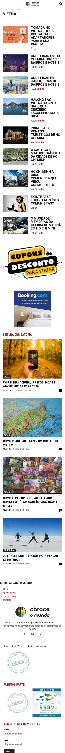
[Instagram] (32, 634)
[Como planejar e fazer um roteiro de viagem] (32, 417)
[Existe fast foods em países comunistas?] (15, 204)
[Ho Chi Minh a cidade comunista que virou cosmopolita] (15, 178)
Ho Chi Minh (29, 20)
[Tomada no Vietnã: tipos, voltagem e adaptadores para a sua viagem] (15, 34)
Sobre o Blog (9, 596)
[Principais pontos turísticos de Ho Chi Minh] (15, 135)
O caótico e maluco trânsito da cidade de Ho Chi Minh (46, 155)
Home (6, 589)
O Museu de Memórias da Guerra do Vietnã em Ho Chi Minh (46, 223)
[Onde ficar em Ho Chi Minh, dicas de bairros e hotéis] (15, 63)
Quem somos (9, 592)
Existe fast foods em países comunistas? (45, 200)
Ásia (11, 9)
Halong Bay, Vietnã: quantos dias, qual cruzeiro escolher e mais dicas (45, 108)
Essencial (9, 550)
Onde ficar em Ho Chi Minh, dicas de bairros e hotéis (46, 59)
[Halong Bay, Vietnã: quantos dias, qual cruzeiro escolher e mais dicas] (15, 106)
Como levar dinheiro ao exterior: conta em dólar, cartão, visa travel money (30, 502)
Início (5, 9)
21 (60, 390)
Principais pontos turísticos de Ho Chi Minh (45, 133)
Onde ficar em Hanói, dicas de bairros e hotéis (45, 81)
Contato (7, 600)
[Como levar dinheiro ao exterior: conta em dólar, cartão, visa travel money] (32, 475)
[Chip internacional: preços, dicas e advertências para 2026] (32, 359)
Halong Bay (8, 20)
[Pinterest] (41, 634)
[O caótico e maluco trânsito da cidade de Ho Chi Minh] (15, 157)
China (34, 208)
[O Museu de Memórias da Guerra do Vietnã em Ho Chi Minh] (15, 225)
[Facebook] (24, 634)
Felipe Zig (7, 390)
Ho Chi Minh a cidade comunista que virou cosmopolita (44, 178)
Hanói (18, 20)
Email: (6, 740)
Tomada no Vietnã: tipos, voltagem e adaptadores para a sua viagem (42, 36)
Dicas (7, 376)
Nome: (6, 729)
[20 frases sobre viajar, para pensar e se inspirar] (32, 535)
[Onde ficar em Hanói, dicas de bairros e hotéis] (15, 85)
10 (60, 449)
